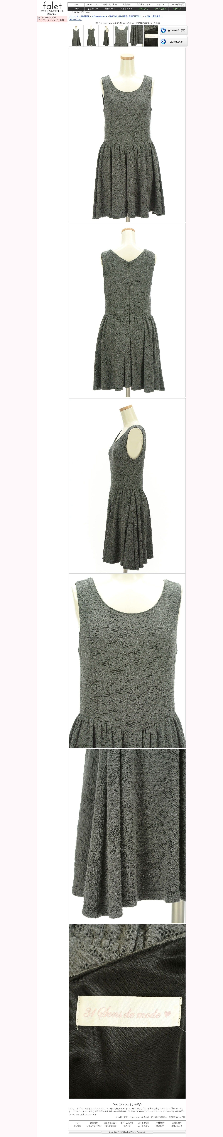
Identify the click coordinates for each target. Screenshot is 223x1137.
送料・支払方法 (127, 1123)
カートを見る (143, 1126)
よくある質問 (143, 1123)
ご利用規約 (176, 1123)
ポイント (160, 4)
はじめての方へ (110, 1123)
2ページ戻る (174, 42)
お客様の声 (160, 1123)
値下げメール (126, 8)
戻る (174, 30)
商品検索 (94, 1123)
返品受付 (160, 1126)
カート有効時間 (177, 4)
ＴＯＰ (76, 8)
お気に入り (143, 8)
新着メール (110, 8)
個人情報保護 (110, 1126)
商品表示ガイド (143, 4)
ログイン (127, 1126)
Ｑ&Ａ (76, 4)
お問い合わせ (176, 1126)
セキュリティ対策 (94, 1126)
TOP (77, 1123)
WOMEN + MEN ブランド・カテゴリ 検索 (53, 19)
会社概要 (77, 1126)
